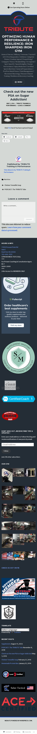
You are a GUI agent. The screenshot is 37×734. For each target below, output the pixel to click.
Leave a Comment (24, 105)
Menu (19, 82)
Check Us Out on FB (10, 568)
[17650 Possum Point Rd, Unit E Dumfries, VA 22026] (14, 3)
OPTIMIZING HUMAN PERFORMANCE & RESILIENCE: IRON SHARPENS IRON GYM (18, 44)
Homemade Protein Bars (10, 663)
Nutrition (7, 179)
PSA (9, 128)
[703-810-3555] (23, 3)
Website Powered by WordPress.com (18, 721)
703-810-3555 (7, 254)
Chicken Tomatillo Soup (13, 185)
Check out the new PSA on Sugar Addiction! (17, 654)
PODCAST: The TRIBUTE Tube (15, 189)
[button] (7, 475)
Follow (6, 451)
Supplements (6, 644)
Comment (29, 219)
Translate (17, 632)
